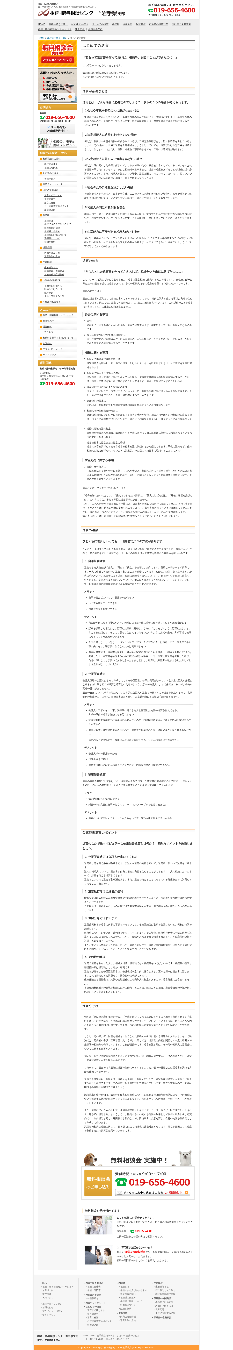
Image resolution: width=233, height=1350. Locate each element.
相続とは (48, 221)
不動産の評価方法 (53, 286)
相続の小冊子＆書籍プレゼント (58, 338)
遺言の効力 (49, 199)
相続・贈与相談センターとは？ (54, 29)
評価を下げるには (53, 289)
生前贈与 (140, 24)
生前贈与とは (51, 267)
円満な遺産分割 (52, 253)
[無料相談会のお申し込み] (57, 61)
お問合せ (47, 343)
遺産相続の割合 (52, 228)
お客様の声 (48, 321)
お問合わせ (47, 1307)
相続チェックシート (53, 184)
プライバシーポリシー (54, 349)
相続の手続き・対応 (57, 38)
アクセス (48, 332)
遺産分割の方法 (52, 256)
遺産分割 (127, 24)
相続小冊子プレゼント (53, 1304)
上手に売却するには (54, 296)
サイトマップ (49, 355)
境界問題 (48, 293)
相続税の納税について (55, 235)
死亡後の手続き (79, 24)
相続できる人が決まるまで (57, 224)
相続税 (115, 24)
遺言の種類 (49, 203)
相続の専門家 (51, 168)
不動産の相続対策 (158, 24)
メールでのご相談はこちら (152, 1192)
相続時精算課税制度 (54, 274)
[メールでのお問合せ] (57, 132)
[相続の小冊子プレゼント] (57, 146)
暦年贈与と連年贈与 (54, 271)
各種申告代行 (95, 29)
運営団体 (80, 29)
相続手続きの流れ (58, 24)
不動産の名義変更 (181, 24)
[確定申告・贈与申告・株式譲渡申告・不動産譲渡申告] (57, 100)
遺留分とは (49, 210)
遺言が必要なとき (53, 195)
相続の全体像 (51, 164)
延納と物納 (49, 242)
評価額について (52, 238)
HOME (41, 24)
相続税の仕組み (52, 231)
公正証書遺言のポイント (56, 206)
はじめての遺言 (100, 24)
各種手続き (49, 179)
